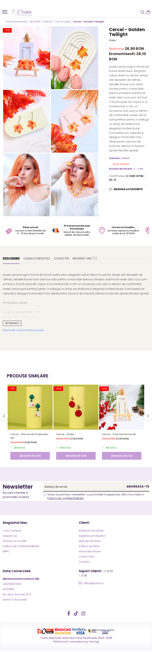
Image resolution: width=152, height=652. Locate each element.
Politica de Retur (89, 546)
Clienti (84, 522)
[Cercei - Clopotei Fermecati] (121, 407)
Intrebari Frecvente (91, 530)
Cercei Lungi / (63, 21)
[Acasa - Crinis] (25, 12)
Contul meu (86, 556)
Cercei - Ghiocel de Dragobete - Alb (30, 436)
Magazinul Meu (15, 522)
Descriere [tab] (11, 258)
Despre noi (10, 536)
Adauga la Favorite (128, 189)
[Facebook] (69, 613)
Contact (84, 562)
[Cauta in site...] (142, 12)
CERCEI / (48, 21)
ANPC (6, 551)
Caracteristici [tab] (36, 258)
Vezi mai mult (12, 323)
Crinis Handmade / (17, 21)
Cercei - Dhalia (65, 434)
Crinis (112, 40)
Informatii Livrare (89, 551)
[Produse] (5, 13)
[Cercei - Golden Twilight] (26, 57)
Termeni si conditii (15, 541)
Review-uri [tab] (85, 258)
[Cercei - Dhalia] (75, 407)
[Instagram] (83, 613)
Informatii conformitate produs (23, 330)
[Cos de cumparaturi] (148, 12)
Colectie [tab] (61, 258)
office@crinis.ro (93, 583)
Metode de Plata (90, 541)
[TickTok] (76, 613)
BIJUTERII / (36, 21)
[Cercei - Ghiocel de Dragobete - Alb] (30, 407)
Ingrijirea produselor (92, 536)
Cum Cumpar (12, 530)
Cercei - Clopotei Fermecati (119, 434)
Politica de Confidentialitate (65, 498)
